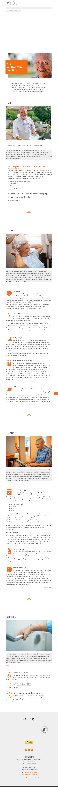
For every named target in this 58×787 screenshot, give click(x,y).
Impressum (21, 778)
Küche (13, 8)
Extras (29, 8)
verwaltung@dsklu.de (31, 772)
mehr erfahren (47, 587)
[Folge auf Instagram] (26, 750)
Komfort (44, 8)
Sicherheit (13, 11)
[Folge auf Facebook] (29, 750)
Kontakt (37, 778)
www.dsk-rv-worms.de (32, 774)
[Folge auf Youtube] (32, 750)
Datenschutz (30, 778)
